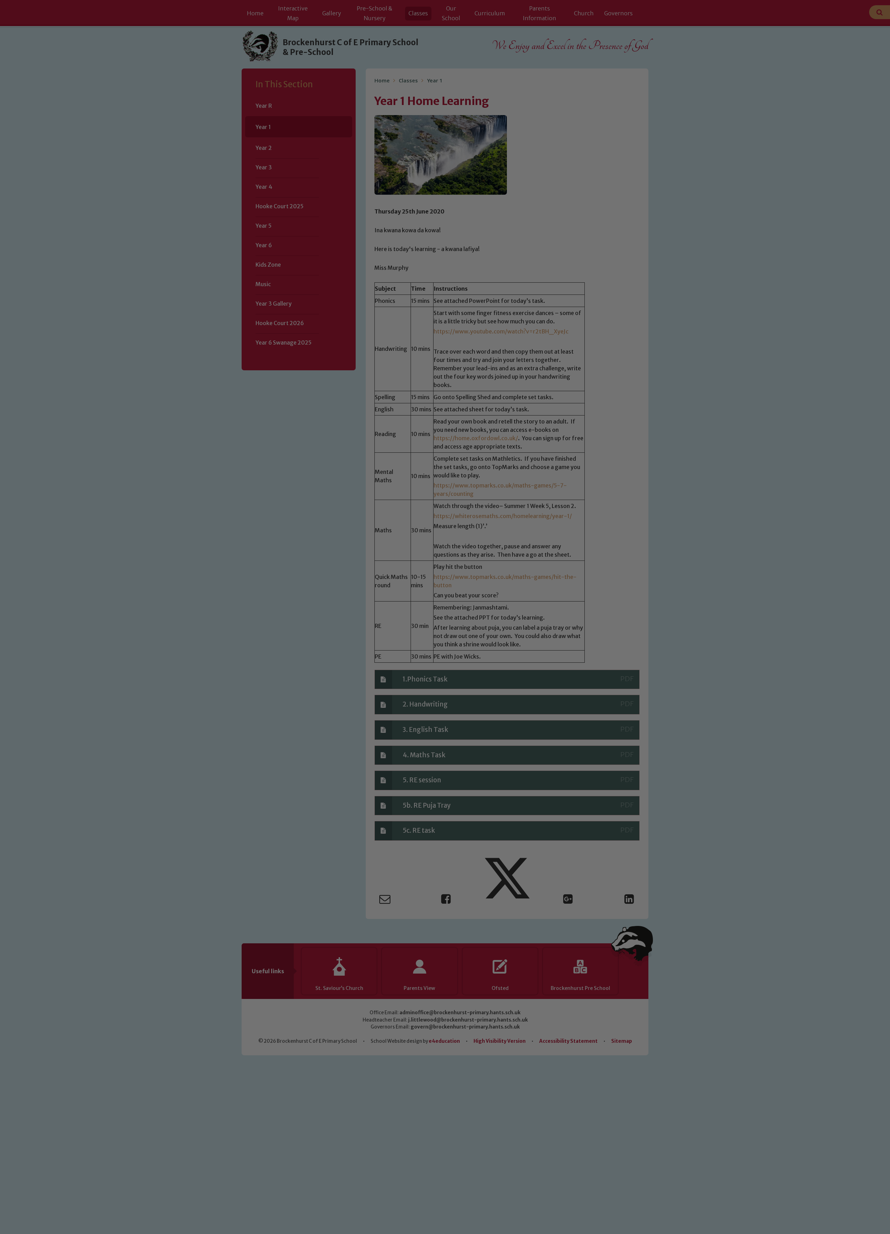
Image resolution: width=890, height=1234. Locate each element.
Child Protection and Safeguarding (445, 684)
